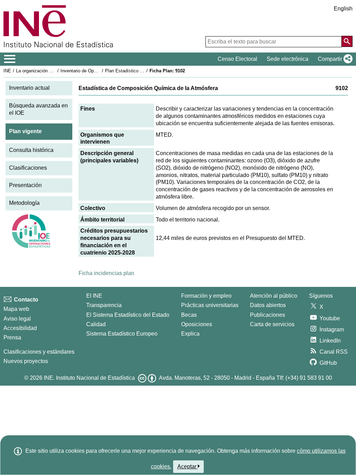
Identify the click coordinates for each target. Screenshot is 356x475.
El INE (94, 296)
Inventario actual (29, 88)
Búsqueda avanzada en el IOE (38, 109)
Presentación (25, 185)
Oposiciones (196, 324)
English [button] (343, 8)
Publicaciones (267, 315)
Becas (189, 315)
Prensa (12, 337)
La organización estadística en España (55, 70)
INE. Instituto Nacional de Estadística (89, 378)
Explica (190, 334)
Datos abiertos (268, 305)
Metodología (24, 203)
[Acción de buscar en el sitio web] (347, 41)
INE (7, 70)
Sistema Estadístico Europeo (121, 334)
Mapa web (16, 309)
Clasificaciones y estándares (38, 352)
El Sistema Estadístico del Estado (127, 315)
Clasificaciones (28, 168)
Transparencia (104, 305)
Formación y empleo (206, 296)
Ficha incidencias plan (106, 273)
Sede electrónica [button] (287, 59)
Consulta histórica (31, 150)
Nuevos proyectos (25, 361)
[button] (334, 59)
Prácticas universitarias (209, 305)
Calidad (96, 324)
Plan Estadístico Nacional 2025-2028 (142, 70)
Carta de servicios (272, 324)
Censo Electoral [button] (237, 59)
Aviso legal (17, 319)
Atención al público (273, 296)
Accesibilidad (20, 328)
